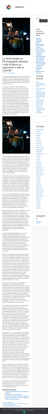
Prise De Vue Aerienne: (8, 402)
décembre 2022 (39, 189)
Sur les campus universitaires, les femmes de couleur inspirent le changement (40, 51)
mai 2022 (38, 203)
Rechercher (38, 18)
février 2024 (39, 163)
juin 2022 (38, 201)
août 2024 (38, 155)
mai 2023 (38, 179)
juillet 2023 (38, 175)
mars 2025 (38, 141)
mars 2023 (38, 183)
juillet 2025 (38, 133)
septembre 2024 (40, 153)
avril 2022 (38, 205)
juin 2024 (38, 157)
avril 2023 (38, 181)
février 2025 (39, 143)
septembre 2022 (40, 195)
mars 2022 (38, 207)
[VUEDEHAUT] (8, 7)
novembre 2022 (39, 191)
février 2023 (39, 185)
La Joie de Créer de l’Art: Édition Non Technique (17, 396)
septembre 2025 (40, 129)
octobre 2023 (39, 171)
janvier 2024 (39, 165)
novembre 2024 (39, 149)
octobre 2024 (39, 151)
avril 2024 (38, 161)
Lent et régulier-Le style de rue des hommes (12, 406)
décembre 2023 (39, 167)
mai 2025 (38, 137)
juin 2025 (38, 135)
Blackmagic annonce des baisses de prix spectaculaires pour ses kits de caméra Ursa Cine (41, 95)
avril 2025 (38, 139)
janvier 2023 (39, 187)
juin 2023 (38, 177)
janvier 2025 (39, 145)
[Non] (46, 410)
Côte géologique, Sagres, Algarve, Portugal (40, 46)
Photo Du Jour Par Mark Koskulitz (13, 394)
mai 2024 (38, 159)
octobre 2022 (39, 193)
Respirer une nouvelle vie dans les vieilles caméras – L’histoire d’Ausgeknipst (40, 109)
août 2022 (38, 197)
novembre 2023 (39, 169)
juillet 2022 (38, 199)
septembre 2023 (40, 173)
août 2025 (38, 131)
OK (24, 412)
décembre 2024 (39, 147)
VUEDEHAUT (19, 7)
